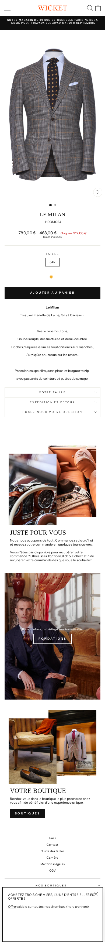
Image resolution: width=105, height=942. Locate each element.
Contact (52, 845)
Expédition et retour (52, 402)
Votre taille (52, 392)
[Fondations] (52, 636)
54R (53, 262)
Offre (12, 907)
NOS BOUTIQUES (51, 885)
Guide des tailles (52, 851)
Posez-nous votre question (52, 411)
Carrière (52, 857)
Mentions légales (52, 864)
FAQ (52, 838)
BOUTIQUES (27, 813)
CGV (52, 870)
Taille (52, 253)
